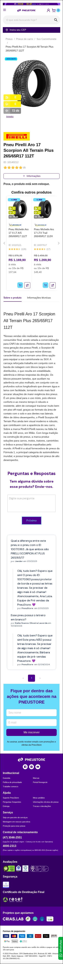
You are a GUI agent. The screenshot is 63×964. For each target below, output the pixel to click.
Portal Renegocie (40, 782)
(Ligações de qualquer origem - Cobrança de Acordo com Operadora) (28, 842)
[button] (48, 10)
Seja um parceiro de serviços (15, 817)
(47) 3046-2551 (12, 837)
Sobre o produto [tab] (13, 297)
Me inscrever (32, 732)
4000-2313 (9, 845)
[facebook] (25, 766)
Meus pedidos (39, 798)
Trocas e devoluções (42, 806)
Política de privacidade (12, 782)
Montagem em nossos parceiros (16, 822)
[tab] (39, 298)
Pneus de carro (24, 39)
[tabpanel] (31, 386)
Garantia (6, 778)
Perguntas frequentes (12, 802)
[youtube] (37, 766)
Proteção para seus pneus (14, 826)
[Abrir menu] (4, 10)
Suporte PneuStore (11, 798)
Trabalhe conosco (10, 786)
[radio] (5, 168)
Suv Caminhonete (46, 39)
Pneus (9, 39)
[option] (31, 83)
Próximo (31, 520)
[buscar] (55, 19)
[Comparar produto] (27, 285)
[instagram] (31, 766)
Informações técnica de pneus (46, 802)
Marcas (36, 778)
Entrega (6, 806)
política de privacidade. (30, 943)
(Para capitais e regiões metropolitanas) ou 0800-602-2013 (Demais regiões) (30, 850)
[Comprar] (20, 285)
